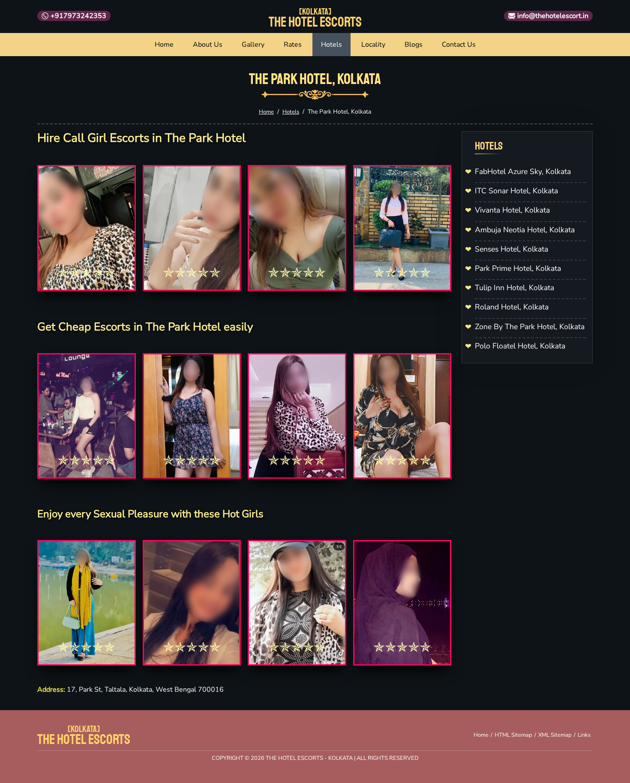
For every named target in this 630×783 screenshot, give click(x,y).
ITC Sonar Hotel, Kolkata (516, 191)
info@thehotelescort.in (552, 16)
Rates (293, 44)
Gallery (253, 44)
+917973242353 (78, 16)
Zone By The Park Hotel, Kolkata (530, 326)
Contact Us (459, 44)
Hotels (331, 44)
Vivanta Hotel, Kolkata (512, 210)
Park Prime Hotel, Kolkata (518, 268)
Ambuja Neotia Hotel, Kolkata (525, 230)
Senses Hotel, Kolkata (511, 249)
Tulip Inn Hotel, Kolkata (514, 287)
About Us (207, 44)
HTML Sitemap (513, 735)
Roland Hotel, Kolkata (512, 307)
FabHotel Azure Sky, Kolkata (523, 171)
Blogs (414, 44)
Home (164, 44)
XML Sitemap (555, 735)
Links (584, 735)
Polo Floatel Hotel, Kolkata (520, 346)
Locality (373, 44)
